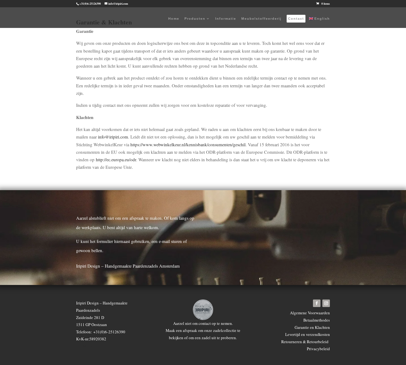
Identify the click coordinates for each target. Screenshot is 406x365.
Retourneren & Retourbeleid (305, 341)
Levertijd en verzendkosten (307, 334)
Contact (296, 18)
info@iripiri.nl (88, 346)
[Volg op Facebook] (316, 303)
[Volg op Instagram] (326, 303)
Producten (194, 18)
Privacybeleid (318, 348)
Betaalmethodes (316, 320)
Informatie (225, 18)
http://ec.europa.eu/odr (116, 159)
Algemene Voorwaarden (310, 312)
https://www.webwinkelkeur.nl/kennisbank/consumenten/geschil (188, 144)
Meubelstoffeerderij (261, 18)
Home (173, 18)
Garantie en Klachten (312, 327)
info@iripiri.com (113, 137)
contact (205, 323)
